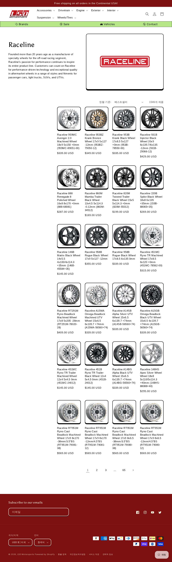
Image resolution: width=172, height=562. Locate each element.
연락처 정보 (108, 554)
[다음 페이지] (133, 470)
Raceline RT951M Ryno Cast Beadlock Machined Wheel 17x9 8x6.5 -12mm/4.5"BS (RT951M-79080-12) (151, 438)
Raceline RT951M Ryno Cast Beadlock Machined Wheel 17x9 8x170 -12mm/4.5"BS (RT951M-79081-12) (96, 438)
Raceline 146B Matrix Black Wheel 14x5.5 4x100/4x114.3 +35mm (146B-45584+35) (68, 260)
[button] (45, 10)
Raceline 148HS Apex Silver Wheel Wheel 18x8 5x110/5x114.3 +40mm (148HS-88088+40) (151, 378)
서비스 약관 (94, 554)
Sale (65, 24)
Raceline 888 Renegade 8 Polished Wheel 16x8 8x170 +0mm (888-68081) (68, 200)
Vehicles (109, 24)
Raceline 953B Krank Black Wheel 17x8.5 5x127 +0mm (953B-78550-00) (123, 141)
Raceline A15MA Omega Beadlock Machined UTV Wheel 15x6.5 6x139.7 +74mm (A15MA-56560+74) (96, 319)
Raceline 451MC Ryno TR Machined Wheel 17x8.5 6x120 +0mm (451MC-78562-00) (151, 259)
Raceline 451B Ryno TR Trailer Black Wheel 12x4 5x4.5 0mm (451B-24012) (96, 376)
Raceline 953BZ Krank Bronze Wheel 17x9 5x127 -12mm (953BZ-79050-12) (96, 141)
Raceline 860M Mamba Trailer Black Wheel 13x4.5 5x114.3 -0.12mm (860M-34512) (95, 202)
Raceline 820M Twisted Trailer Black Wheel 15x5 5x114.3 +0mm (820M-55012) (123, 200)
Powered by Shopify (45, 554)
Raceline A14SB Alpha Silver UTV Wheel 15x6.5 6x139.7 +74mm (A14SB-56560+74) (123, 317)
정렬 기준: (105, 102)
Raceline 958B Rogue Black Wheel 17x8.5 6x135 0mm (124, 255)
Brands (23, 24)
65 (123, 470)
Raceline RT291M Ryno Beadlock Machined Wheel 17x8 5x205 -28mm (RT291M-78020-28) (68, 319)
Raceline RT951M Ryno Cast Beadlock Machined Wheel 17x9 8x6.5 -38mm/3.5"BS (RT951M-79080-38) (124, 438)
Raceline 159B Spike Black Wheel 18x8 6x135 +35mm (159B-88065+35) (151, 200)
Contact (152, 24)
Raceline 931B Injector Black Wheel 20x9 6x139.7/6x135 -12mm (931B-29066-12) (149, 143)
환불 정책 (62, 554)
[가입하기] (65, 512)
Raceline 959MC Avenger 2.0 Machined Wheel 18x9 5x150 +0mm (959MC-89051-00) (68, 141)
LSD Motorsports (25, 554)
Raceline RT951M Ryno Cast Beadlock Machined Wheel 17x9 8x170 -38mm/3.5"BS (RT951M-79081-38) (68, 438)
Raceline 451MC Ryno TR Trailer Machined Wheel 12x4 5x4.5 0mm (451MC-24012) (67, 376)
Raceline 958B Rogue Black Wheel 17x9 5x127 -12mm (96, 255)
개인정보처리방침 (77, 554)
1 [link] (88, 470)
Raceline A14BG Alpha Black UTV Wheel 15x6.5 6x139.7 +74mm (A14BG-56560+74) (124, 376)
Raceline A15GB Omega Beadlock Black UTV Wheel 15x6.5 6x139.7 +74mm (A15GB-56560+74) (150, 319)
